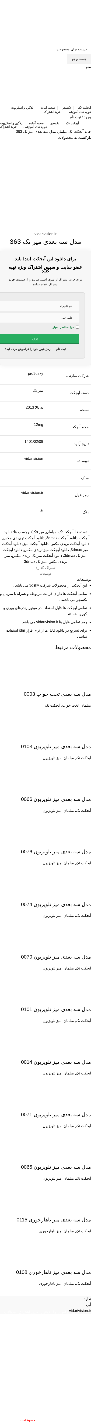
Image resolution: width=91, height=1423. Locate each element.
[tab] (45, 574)
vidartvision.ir (45, 234)
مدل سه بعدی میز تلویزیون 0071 (56, 1114)
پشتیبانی (71, 1317)
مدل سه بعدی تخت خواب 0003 (57, 694)
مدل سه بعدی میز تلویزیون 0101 (56, 1009)
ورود (87, 117)
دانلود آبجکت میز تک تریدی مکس (37, 556)
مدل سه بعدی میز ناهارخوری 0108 (53, 1272)
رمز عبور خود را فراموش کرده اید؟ (27, 349)
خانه (87, 132)
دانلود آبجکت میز (36, 544)
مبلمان (61, 132)
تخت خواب (70, 705)
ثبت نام (75, 117)
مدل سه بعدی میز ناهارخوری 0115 (54, 1220)
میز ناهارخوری (50, 1231)
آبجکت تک (75, 132)
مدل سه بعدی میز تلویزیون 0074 (56, 904)
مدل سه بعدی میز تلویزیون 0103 (56, 746)
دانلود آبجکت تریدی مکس (69, 544)
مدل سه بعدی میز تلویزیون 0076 (56, 852)
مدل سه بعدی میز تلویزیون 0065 (56, 1167)
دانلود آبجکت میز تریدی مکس (46, 550)
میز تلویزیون (52, 758)
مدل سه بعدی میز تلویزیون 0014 (56, 1062)
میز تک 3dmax (35, 562)
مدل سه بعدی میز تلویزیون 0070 (56, 957)
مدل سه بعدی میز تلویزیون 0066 (56, 799)
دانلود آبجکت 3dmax (61, 538)
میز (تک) (37, 532)
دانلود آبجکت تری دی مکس (23, 538)
